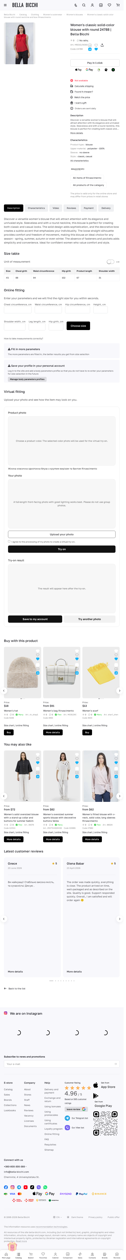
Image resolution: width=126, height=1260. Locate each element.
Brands (8, 1099)
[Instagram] (12, 1187)
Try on (62, 549)
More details (53, 732)
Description (13, 208)
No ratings (84, 40)
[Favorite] (96, 45)
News (27, 1105)
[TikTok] (32, 1187)
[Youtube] (26, 1187)
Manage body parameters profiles (27, 379)
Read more (21, 1241)
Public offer (114, 1217)
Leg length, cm (37, 321)
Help (47, 1082)
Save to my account (35, 619)
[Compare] (90, 45)
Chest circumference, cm (18, 304)
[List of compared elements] (101, 5)
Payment (89, 208)
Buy (9, 732)
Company (29, 1082)
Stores (27, 1094)
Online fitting (51, 1134)
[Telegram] (19, 1187)
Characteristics (36, 208)
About (27, 1089)
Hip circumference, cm (77, 304)
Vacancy (28, 1115)
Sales (7, 1094)
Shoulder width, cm (14, 321)
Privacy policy (95, 1217)
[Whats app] (45, 1187)
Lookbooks (10, 1110)
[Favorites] (109, 5)
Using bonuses (52, 1106)
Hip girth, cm (56, 321)
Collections (10, 1105)
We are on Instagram (26, 1013)
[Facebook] (6, 1187)
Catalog (8, 1089)
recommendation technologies (51, 1226)
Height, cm (99, 304)
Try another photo (89, 619)
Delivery (106, 208)
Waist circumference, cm (48, 304)
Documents (30, 1126)
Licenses (29, 1120)
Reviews (71, 208)
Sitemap (49, 1149)
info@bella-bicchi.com (16, 1171)
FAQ (46, 1139)
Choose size (78, 325)
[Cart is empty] (118, 5)
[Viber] (39, 1187)
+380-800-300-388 (14, 1166)
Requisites (50, 1144)
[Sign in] (92, 5)
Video (56, 208)
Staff (27, 1099)
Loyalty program (53, 1128)
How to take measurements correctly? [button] (23, 338)
